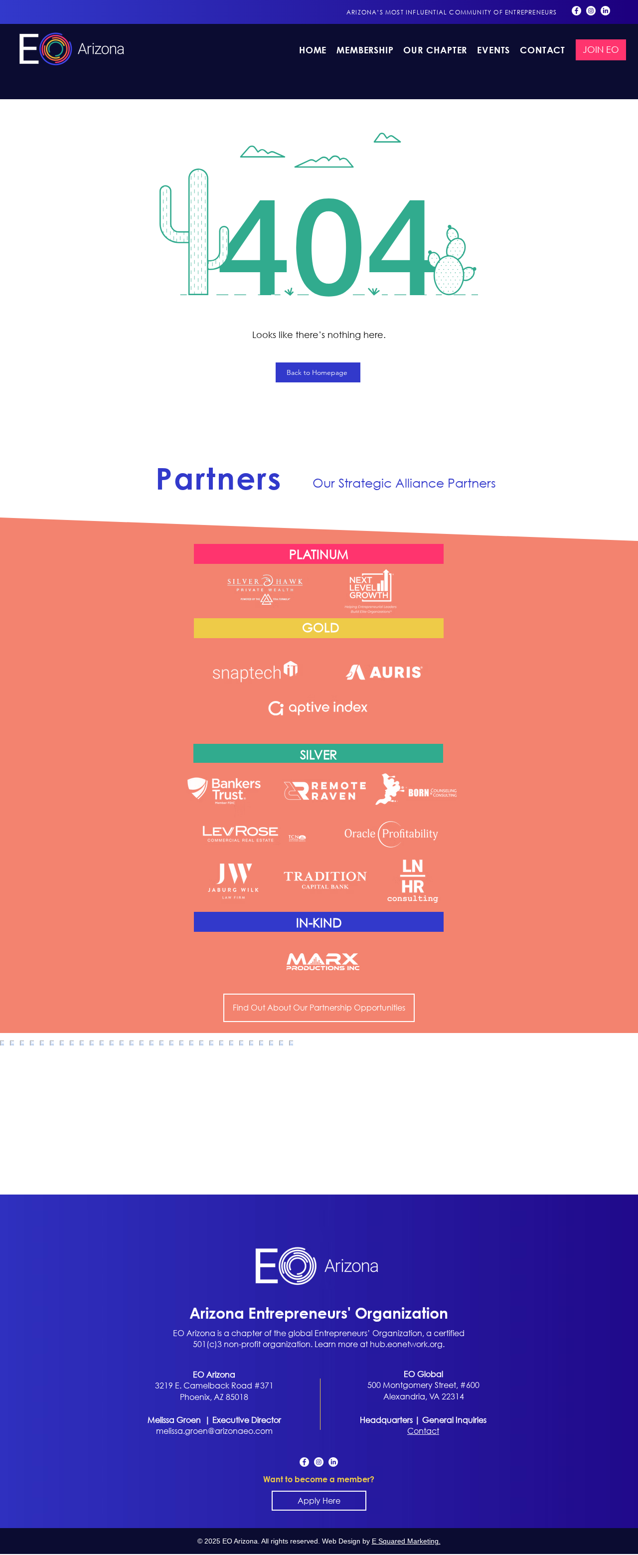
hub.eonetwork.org (406, 1344)
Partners (219, 478)
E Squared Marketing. (406, 1541)
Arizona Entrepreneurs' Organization (318, 1312)
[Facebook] (576, 10)
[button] (435, 50)
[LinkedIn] (605, 10)
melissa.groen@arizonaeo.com (214, 1430)
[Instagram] (591, 10)
